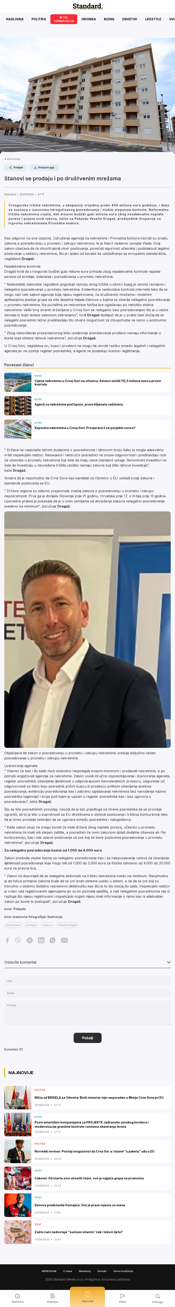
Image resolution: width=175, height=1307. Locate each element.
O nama (67, 1271)
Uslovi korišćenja (123, 1271)
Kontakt (102, 1271)
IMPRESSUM (49, 1271)
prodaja (31, 925)
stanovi (47, 925)
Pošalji (87, 1038)
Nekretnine (13, 925)
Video (122, 1301)
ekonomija (13, 158)
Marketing (85, 1271)
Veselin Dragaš (67, 925)
